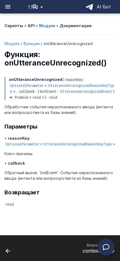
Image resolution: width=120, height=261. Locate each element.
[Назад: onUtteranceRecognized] (8, 248)
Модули (12, 43)
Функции (31, 43)
